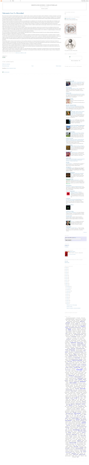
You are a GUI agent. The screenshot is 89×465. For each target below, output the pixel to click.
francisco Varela (67, 369)
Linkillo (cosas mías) (69, 98)
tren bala (74, 452)
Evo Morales (83, 364)
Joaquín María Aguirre (77, 386)
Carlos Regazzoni (83, 333)
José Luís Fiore (72, 388)
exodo (67, 366)
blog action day (74, 329)
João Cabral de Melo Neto (69, 386)
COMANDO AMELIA (70, 204)
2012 (66, 278)
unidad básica (73, 453)
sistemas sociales (72, 442)
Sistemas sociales (69, 306)
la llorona (74, 393)
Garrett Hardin (67, 372)
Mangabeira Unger (68, 400)
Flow (65, 368)
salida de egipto (83, 435)
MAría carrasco (73, 401)
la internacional (70, 393)
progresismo (67, 426)
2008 (66, 284)
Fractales (85, 368)
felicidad (67, 367)
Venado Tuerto (75, 454)
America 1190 (83, 322)
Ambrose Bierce (78, 322)
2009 (66, 283)
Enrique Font (77, 362)
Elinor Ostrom (69, 361)
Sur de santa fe (81, 446)
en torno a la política (72, 362)
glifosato (82, 372)
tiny (75, 237)
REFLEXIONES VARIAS (70, 132)
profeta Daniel (83, 425)
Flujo (68, 368)
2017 (66, 270)
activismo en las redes (78, 319)
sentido (77, 438)
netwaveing (74, 412)
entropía (81, 362)
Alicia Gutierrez (73, 322)
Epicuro (84, 362)
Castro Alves (67, 335)
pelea (67, 419)
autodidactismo (84, 327)
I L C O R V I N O (69, 151)
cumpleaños (68, 348)
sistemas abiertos (73, 441)
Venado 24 (70, 454)
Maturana (70, 405)
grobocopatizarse (82, 374)
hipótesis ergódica (80, 378)
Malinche (84, 399)
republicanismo (74, 432)
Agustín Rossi (73, 320)
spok (76, 445)
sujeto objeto (75, 446)
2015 (66, 273)
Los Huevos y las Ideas (70, 211)
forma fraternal (74, 368)
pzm (68, 428)
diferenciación (71, 354)
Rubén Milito (71, 435)
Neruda (71, 412)
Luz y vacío (72, 119)
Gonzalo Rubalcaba (80, 373)
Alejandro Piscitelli (69, 321)
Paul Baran (84, 418)
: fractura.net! (68, 167)
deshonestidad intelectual (70, 191)
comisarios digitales (80, 343)
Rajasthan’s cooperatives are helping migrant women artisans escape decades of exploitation (74, 106)
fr (79, 368)
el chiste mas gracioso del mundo (73, 359)
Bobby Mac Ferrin (83, 329)
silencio (85, 439)
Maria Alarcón (82, 400)
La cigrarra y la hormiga (79, 392)
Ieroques (75, 380)
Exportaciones (77, 366)
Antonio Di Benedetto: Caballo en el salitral (72, 88)
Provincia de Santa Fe (73, 426)
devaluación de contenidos (79, 352)
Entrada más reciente (5, 65)
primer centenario (73, 425)
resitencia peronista (68, 433)
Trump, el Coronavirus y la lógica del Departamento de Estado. (76, 192)
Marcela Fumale (74, 400)
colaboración (73, 342)
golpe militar (72, 373)
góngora (75, 373)
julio (67, 294)
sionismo (83, 440)
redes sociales (83, 429)
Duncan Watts (77, 357)
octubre (68, 289)
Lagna (71, 394)
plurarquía (84, 421)
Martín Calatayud (78, 401)
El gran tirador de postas (74, 152)
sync (85, 446)
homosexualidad (71, 379)
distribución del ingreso (73, 355)
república (69, 432)
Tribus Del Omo (78, 452)
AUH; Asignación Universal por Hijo (75, 327)
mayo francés (75, 405)
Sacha (79, 435)
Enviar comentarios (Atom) (11, 68)
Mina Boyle (73, 408)
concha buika (74, 346)
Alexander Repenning (76, 321)
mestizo (76, 406)
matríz (67, 405)
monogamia (82, 408)
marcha (78, 400)
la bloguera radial (72, 392)
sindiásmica (79, 440)
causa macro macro (72, 335)
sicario (76, 439)
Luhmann (73, 399)
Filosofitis (67, 162)
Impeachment (71, 381)
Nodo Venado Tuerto (69, 413)
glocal (85, 372)
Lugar (70, 399)
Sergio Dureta (67, 439)
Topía (81, 451)
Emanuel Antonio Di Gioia (80, 361)
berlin (83, 328)
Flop (85, 367)
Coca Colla (80, 341)
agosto (68, 292)
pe (65, 419)
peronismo (78, 419)
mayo (67, 297)
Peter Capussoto (83, 419)
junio (67, 295)
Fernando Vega (77, 367)
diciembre (68, 286)
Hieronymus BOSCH (77, 376)
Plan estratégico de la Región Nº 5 (76, 421)
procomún (78, 425)
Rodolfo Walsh (74, 434)
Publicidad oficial (81, 427)
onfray (75, 414)
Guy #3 (81, 375)
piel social (77, 420)
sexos (71, 439)
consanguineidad (83, 346)
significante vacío (80, 439)
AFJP (66, 320)
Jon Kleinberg (74, 387)
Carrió (72, 334)
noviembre (68, 287)
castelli (85, 334)
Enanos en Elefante (69, 144)
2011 (66, 280)
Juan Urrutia (82, 388)
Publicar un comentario (6, 64)
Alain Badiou (78, 320)
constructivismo (72, 347)
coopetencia (77, 347)
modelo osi (78, 408)
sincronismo (69, 440)
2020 (66, 267)
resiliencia (83, 432)
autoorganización (69, 328)
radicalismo (75, 428)
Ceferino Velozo (78, 335)
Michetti (71, 407)
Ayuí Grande (74, 328)
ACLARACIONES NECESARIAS (69, 319)
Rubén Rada (75, 435)
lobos (79, 398)
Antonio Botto (67, 323)
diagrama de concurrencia (76, 353)
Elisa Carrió (74, 361)
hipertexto (66, 378)
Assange (73, 326)
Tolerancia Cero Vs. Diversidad (13, 13)
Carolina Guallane (67, 334)
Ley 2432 (81, 394)
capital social (70, 333)
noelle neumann (77, 413)
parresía (69, 418)
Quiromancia (72, 428)
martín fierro (84, 401)
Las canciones (74, 394)
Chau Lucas (72, 221)
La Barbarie (68, 198)
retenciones (73, 433)
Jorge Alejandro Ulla (80, 387)
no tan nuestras (79, 412)
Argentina (76, 323)
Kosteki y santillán (74, 391)
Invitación (72, 99)
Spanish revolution (69, 445)
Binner (69, 329)
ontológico (81, 414)
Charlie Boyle (72, 251)
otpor (78, 415)
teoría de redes (72, 448)
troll (81, 452)
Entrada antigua (58, 65)
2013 (66, 277)
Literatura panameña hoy (70, 172)
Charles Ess (78, 336)
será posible (84, 438)
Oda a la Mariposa (71, 414)
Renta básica (80, 431)
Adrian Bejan (84, 319)
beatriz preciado (79, 328)
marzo (68, 300)
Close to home (71, 341)
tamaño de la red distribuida (75, 447)
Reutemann (81, 433)
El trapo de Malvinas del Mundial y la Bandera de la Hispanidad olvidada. (77, 133)
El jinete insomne (69, 110)
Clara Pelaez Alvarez (73, 340)
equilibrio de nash (69, 363)
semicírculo (73, 438)
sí (74, 439)
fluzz (70, 368)
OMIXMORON (68, 226)
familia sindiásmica (82, 366)
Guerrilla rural (71, 375)
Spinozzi (74, 445)
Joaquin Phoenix (83, 386)
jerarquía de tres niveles (82, 385)
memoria (81, 405)
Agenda (69, 320)
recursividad (80, 428)
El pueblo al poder (68, 360)
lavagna (78, 394)
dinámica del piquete (80, 354)
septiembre (68, 291)
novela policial (84, 413)
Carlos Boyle (74, 333)
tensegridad (81, 447)
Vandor (78, 453)
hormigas (76, 379)
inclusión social (76, 381)
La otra (67, 118)
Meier (78, 405)
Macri (81, 399)
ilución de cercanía (80, 380)
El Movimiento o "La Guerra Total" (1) (72, 227)
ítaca (74, 385)
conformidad (79, 346)
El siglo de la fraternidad (77, 360)
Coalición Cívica (76, 341)
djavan (82, 355)
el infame (84, 359)
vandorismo (81, 453)
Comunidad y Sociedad (68, 346)
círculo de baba (67, 340)
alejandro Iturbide (83, 320)
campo (66, 333)
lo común (71, 398)
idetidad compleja (71, 380)
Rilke (84, 433)
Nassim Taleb (67, 412)
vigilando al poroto (82, 454)
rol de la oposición (80, 434)
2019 (66, 269)
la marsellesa (78, 393)
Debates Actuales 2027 (74, 126)
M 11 (78, 399)
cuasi (85, 347)
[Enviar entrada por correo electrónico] (26, 52)
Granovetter (77, 374)
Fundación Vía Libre (69, 138)
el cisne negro (81, 359)
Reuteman (77, 433)
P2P (80, 415)
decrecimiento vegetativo (79, 349)
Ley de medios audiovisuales (82, 395)
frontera (80, 371)
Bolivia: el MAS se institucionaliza (71, 212)
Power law (68, 425)
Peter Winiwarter (68, 420)
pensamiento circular (72, 419)
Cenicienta (84, 335)
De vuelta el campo (69, 216)
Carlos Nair (78, 333)
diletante (75, 354)
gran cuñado (73, 374)
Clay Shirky (66, 341)
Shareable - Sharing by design (71, 105)
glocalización (67, 373)
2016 (66, 272)
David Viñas (73, 348)
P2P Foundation (68, 185)
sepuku (80, 438)
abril (67, 298)
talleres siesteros (67, 447)
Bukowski (70, 330)
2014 (66, 275)
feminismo (71, 367)
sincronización (74, 440)
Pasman (80, 418)
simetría (66, 440)
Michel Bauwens (81, 406)
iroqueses (71, 385)
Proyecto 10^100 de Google (74, 427)
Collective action (80, 342)
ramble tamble (68, 158)
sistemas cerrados (80, 441)
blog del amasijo (69, 87)
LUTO (76, 399)
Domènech (70, 356)
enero (67, 303)
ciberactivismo (68, 339)
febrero (68, 302)
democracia (73, 350)
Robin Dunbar (68, 434)
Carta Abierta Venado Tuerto (78, 334)
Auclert (79, 326)
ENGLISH (66, 261)
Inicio (33, 65)
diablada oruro (70, 353)
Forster (77, 368)
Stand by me (80, 445)
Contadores (66, 246)
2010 (66, 281)
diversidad (79, 355)
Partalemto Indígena (75, 418)
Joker (67, 387)
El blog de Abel (68, 93)
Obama (66, 414)
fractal (81, 368)
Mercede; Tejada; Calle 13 (71, 406)
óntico (78, 414)
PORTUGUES (67, 262)
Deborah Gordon (72, 349)
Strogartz (67, 446)
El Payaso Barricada (69, 179)
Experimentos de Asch (71, 366)
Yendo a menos (68, 220)
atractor (76, 326)
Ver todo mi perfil (72, 254)
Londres (81, 398)
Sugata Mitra (71, 446)
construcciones (67, 347)
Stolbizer (83, 445)
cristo (80, 347)
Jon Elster (70, 387)
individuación (83, 381)
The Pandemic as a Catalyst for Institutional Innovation (74, 186)
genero (73, 372)
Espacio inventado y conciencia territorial (73, 308)
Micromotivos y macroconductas (77, 407)
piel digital (73, 420)
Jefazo (77, 385)
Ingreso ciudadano (73, 382)
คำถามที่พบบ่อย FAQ (69, 167)
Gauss (71, 372)
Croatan (83, 347)
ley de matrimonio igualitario (73, 395)
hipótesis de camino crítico (72, 378)
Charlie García (83, 336)
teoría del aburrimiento (79, 448)
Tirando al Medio (69, 215)
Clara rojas (78, 340)
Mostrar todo (85, 232)
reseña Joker (79, 432)
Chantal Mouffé (73, 336)
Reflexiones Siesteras (44, 5)
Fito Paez (82, 367)
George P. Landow (78, 372)
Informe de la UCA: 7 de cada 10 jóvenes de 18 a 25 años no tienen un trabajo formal (77, 82)
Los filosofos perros (69, 163)
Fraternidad (79, 369)
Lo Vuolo (75, 398)
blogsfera (78, 329)
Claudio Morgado (83, 340)
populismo (83, 422)
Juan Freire (77, 388)
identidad (80, 379)
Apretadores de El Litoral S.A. (75, 179)
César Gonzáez (68, 336)
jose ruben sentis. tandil (70, 81)
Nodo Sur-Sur (84, 412)
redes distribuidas (76, 429)
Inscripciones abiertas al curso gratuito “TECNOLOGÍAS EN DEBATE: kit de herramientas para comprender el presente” (75, 140)
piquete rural (82, 420)
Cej (81, 335)
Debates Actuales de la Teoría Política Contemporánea (75, 125)
